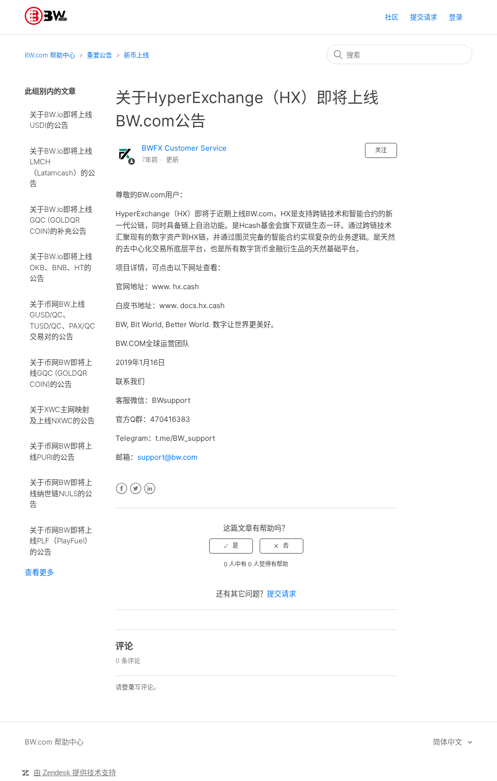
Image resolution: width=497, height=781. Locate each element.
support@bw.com (167, 457)
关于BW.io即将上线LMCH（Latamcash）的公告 (62, 167)
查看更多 (39, 572)
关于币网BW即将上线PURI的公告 (61, 451)
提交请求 (423, 17)
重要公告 (99, 55)
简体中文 (448, 741)
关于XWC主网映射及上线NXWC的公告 (62, 415)
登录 (128, 687)
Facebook (122, 489)
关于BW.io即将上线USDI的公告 (61, 120)
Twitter (136, 489)
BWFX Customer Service (184, 148)
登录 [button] (456, 17)
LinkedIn (150, 489)
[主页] (46, 22)
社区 (391, 17)
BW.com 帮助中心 (50, 55)
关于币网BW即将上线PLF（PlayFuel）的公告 (61, 540)
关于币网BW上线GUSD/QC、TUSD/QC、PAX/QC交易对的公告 (62, 320)
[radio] (231, 545)
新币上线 (136, 55)
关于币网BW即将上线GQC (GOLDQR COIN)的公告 (61, 373)
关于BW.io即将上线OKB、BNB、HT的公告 (61, 267)
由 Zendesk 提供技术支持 (74, 772)
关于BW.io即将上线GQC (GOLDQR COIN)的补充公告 (61, 220)
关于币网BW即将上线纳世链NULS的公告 (61, 493)
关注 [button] (381, 150)
